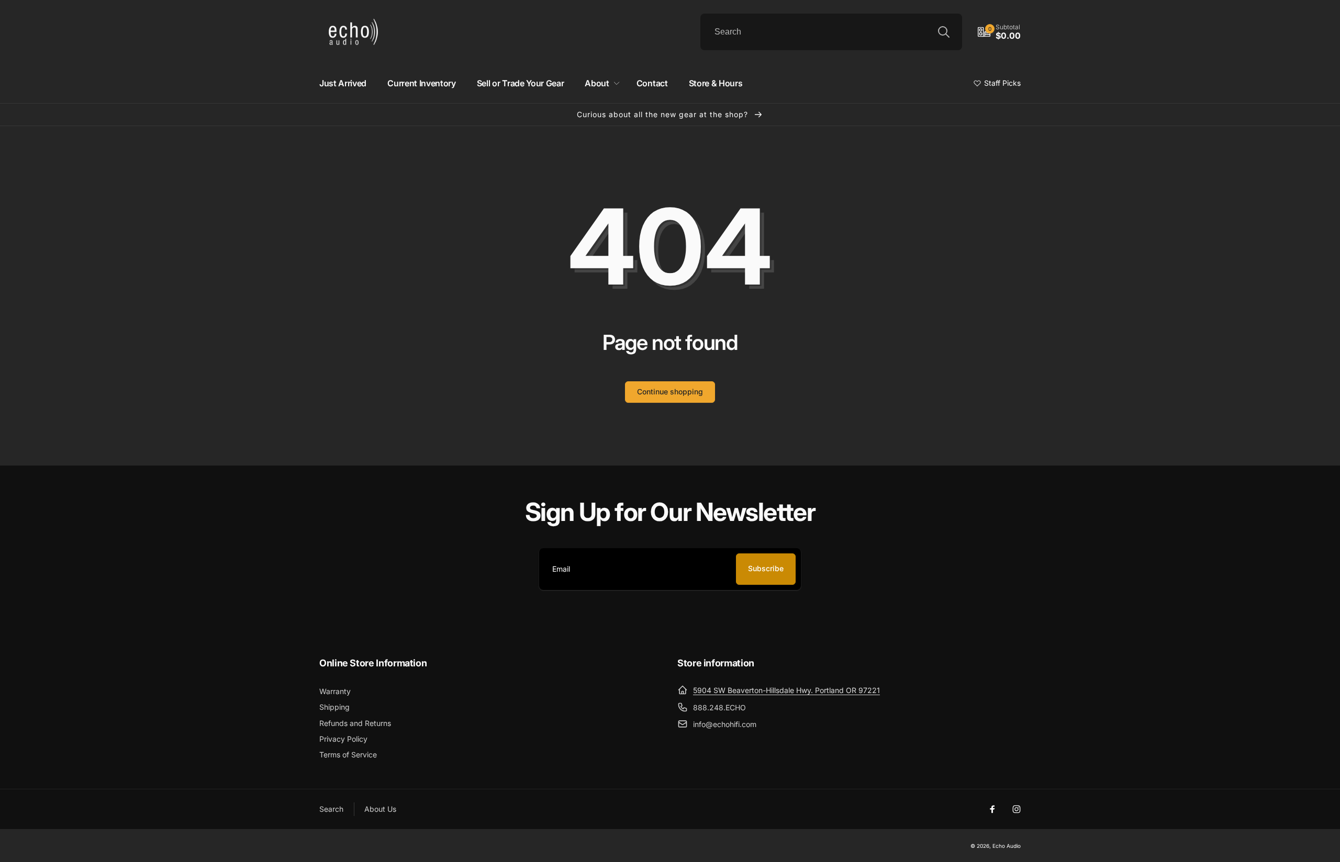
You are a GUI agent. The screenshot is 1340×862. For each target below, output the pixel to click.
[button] (999, 32)
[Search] (943, 31)
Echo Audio (1006, 846)
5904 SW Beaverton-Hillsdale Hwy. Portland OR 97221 (786, 690)
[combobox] (831, 32)
